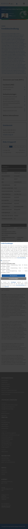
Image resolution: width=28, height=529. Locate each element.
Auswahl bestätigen (13, 278)
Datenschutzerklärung (21, 257)
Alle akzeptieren (13, 275)
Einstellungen (13, 282)
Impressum (7, 286)
